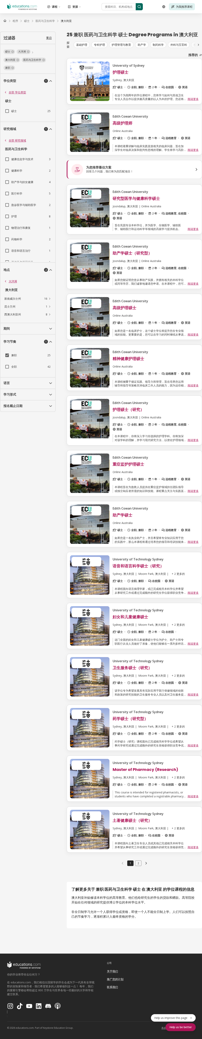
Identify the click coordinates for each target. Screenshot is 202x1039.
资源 (75, 6)
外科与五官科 (178, 45)
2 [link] (138, 863)
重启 (49, 38)
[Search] (139, 6)
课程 (54, 6)
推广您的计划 (115, 979)
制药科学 (158, 45)
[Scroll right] (198, 44)
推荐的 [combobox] (193, 55)
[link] (66, 21)
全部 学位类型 (17, 92)
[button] (9, 51)
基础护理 (81, 45)
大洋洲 (13, 281)
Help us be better (180, 1027)
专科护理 (99, 45)
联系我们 (112, 987)
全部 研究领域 (17, 140)
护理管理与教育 (121, 45)
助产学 (142, 45)
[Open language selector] (163, 6)
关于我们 (112, 971)
